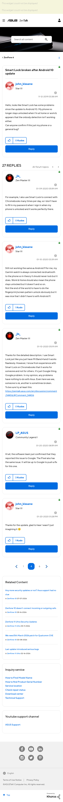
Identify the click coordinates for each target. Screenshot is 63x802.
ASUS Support (12, 724)
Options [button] (59, 58)
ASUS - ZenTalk (17, 20)
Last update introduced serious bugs (22, 649)
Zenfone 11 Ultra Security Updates (21, 622)
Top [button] (8, 795)
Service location (13, 685)
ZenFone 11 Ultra (13, 626)
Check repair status (15, 689)
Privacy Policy (33, 780)
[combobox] (31, 39)
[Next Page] (46, 566)
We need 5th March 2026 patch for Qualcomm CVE (29, 635)
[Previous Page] (16, 566)
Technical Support (14, 698)
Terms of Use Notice (12, 780)
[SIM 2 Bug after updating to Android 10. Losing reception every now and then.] (53, 167)
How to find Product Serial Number (23, 681)
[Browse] (4, 20)
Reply (31, 149)
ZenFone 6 (9, 57)
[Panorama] (58, 167)
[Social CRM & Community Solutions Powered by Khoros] (53, 795)
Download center (14, 693)
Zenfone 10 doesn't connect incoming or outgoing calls (30, 608)
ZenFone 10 (12, 598)
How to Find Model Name (18, 677)
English (10, 773)
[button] (9, 140)
